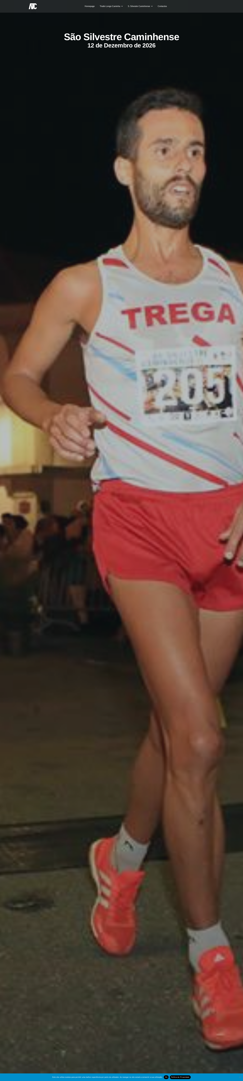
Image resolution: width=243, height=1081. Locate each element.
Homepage (90, 6)
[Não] (240, 1077)
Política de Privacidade (180, 1077)
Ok (166, 1077)
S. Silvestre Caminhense (139, 6)
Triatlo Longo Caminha (110, 6)
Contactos (162, 6)
